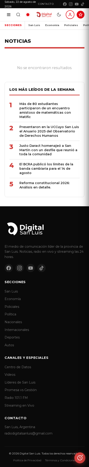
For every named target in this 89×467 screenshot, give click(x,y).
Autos (9, 345)
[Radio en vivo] (28, 15)
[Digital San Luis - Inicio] (43, 14)
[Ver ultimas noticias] (79, 457)
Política (10, 314)
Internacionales (17, 330)
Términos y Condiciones (60, 460)
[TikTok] (82, 4)
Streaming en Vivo (19, 405)
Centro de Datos (18, 367)
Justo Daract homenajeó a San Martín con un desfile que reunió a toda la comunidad (48, 150)
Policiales (71, 25)
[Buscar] (18, 14)
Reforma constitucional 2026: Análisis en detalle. (44, 185)
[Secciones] (9, 15)
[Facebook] (65, 4)
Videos (10, 375)
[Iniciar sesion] (70, 14)
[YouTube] (77, 4)
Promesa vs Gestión (21, 390)
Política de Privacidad (27, 460)
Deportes (12, 337)
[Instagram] (71, 4)
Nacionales (13, 322)
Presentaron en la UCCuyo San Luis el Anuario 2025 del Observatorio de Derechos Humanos (49, 131)
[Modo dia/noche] (58, 14)
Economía (52, 25)
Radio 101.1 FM (16, 398)
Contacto (46, 3)
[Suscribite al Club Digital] (80, 15)
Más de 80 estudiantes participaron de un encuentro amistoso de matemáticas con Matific (45, 110)
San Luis (34, 25)
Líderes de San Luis (20, 382)
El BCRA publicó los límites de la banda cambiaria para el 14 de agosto (46, 168)
